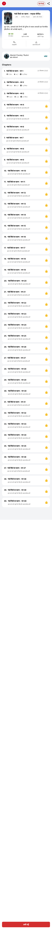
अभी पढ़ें (26, 924)
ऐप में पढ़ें (41, 4)
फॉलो (45, 56)
